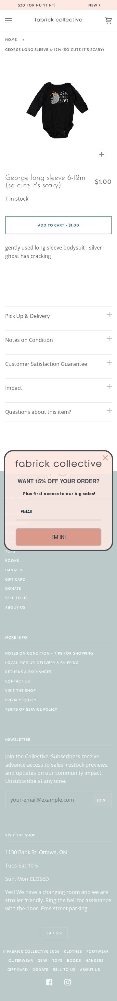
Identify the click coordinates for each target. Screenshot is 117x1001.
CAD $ (52, 933)
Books (12, 560)
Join (101, 800)
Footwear (97, 951)
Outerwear (20, 960)
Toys (10, 551)
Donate (13, 588)
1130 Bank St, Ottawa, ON (36, 852)
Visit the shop (20, 690)
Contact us (17, 681)
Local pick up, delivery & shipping (41, 662)
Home (11, 39)
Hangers (14, 570)
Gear (43, 960)
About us (15, 607)
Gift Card (15, 579)
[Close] (105, 457)
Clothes (73, 951)
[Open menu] (15, 20)
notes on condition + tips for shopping (49, 653)
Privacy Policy (20, 700)
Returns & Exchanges (28, 671)
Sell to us (16, 598)
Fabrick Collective (27, 951)
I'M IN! (58, 537)
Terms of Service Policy (31, 709)
